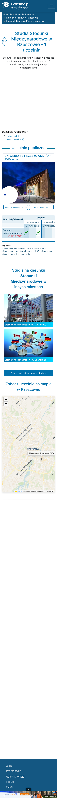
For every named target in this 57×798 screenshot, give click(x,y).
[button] (41, 459)
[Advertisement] (28, 100)
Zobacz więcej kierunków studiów (28, 373)
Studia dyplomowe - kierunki (16, 207)
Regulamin (10, 782)
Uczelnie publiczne (15, 132)
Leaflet (19, 491)
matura (9, 766)
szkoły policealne (13, 771)
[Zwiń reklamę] (28, 789)
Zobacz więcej (15, 235)
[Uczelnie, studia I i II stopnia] (15, 6)
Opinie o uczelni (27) (41, 207)
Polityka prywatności (15, 777)
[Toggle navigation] (51, 6)
